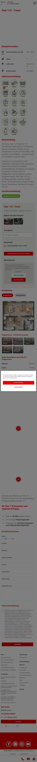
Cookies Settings (18, 387)
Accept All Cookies (18, 382)
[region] (18, 381)
